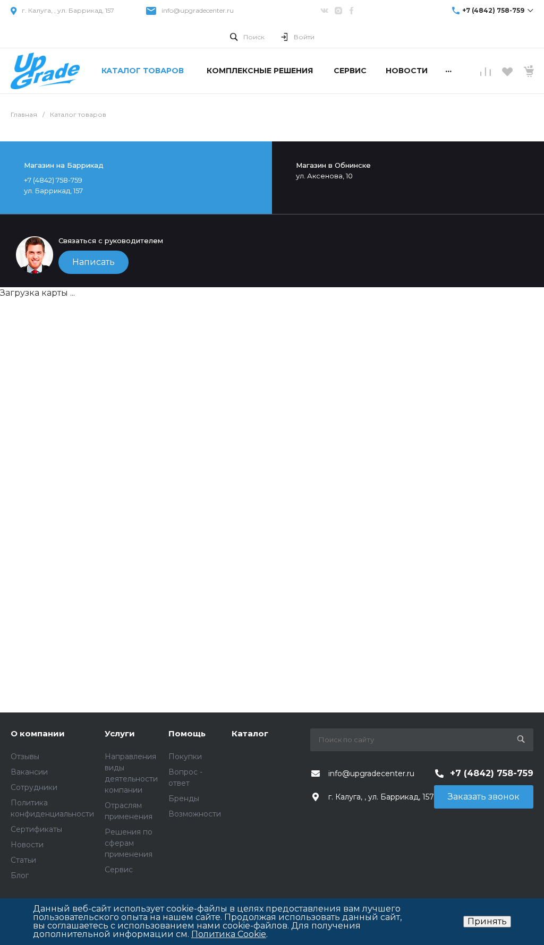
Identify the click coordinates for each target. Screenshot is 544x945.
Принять (487, 921)
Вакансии (29, 772)
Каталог (250, 733)
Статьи (23, 860)
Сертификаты (36, 829)
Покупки (185, 756)
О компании (38, 733)
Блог (20, 875)
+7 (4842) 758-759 (493, 10)
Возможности (194, 814)
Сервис (119, 869)
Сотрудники (34, 787)
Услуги (120, 733)
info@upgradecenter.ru (198, 10)
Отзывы (25, 756)
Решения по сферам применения (128, 843)
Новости (27, 844)
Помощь (187, 733)
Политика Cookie (228, 934)
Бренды (183, 798)
